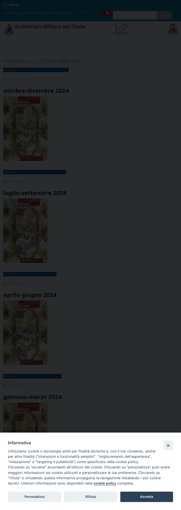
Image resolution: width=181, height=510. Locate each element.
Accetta (146, 497)
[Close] (168, 445)
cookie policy (105, 483)
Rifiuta (90, 497)
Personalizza (34, 497)
